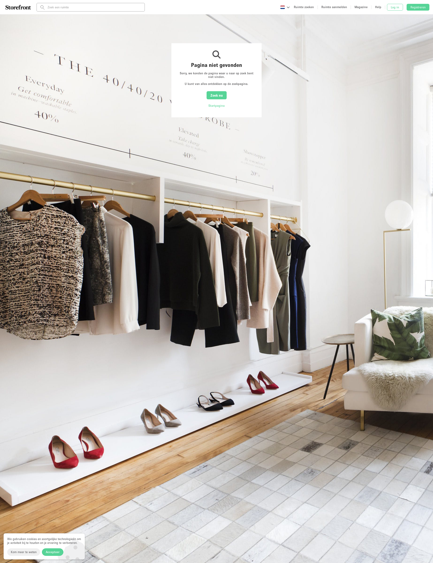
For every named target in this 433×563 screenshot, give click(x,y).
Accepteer (53, 552)
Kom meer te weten (24, 552)
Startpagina (216, 105)
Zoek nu (216, 95)
